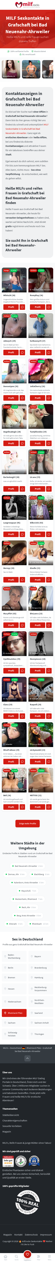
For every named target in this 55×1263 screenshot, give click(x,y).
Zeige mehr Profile (27, 823)
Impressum (46, 1234)
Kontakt (18, 1234)
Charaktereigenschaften (14, 1120)
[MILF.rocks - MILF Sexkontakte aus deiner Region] (27, 5)
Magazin (6, 1131)
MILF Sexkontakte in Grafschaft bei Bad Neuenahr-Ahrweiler (27, 129)
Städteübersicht (10, 1114)
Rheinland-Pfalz (34, 1048)
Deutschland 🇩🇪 (17, 1048)
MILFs (5, 1048)
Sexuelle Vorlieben (12, 1126)
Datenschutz (31, 1234)
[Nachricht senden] (22, 307)
